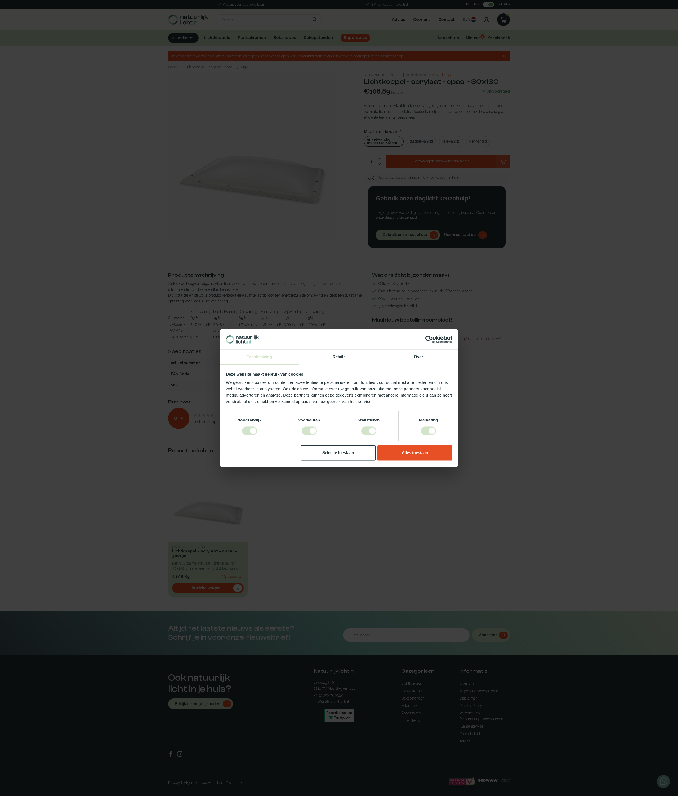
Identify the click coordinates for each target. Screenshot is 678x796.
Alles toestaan (415, 453)
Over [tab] (418, 357)
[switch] (309, 430)
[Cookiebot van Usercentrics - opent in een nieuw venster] (429, 339)
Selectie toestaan (338, 453)
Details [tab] (339, 357)
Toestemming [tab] (259, 357)
